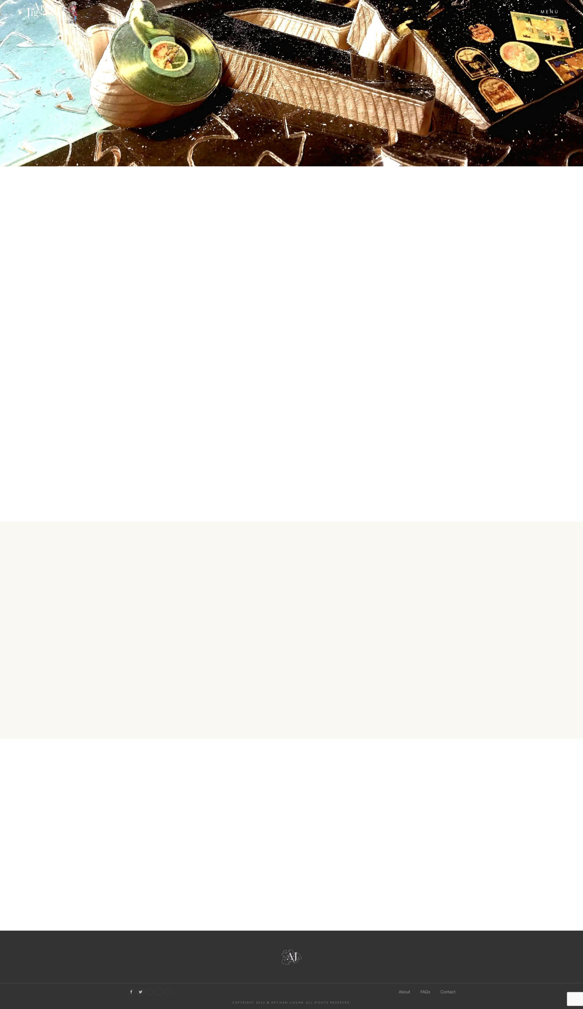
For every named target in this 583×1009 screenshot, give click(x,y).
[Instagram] (158, 992)
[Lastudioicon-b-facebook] (131, 992)
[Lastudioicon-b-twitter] (140, 992)
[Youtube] (149, 992)
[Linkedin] (168, 992)
